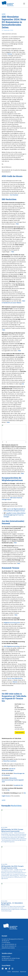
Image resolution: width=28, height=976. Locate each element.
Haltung (9, 54)
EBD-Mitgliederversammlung (11, 646)
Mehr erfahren (20, 732)
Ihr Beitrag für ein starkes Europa (11, 958)
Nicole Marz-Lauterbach (9, 761)
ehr (23, 473)
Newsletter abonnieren (8, 960)
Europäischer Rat (18, 785)
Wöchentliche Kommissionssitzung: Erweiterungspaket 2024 (13, 779)
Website (15, 682)
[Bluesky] (6, 968)
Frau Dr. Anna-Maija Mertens (14, 678)
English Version (6, 796)
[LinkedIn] (2, 968)
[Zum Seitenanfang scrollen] (24, 972)
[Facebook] (9, 968)
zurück (3, 14)
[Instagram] (12, 968)
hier (23, 384)
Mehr (17, 224)
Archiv (9, 971)
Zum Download (14, 195)
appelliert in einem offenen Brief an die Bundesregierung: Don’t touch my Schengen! (14, 514)
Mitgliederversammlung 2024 (12, 622)
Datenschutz (15, 971)
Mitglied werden (6, 956)
